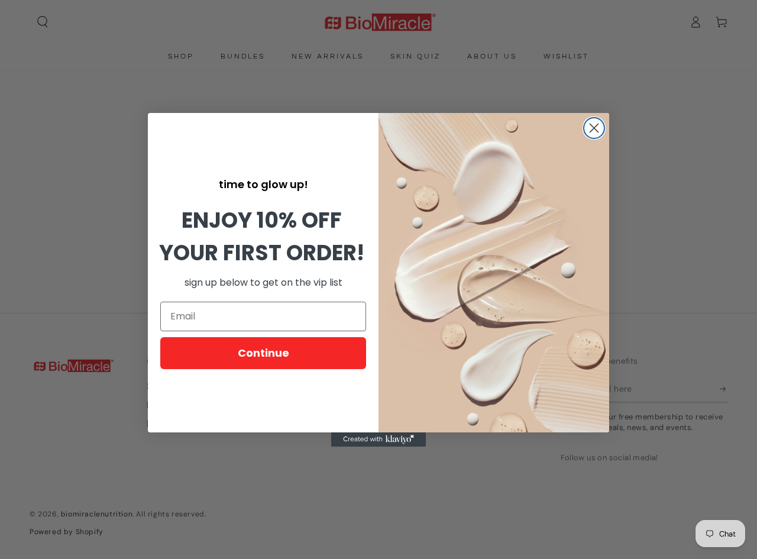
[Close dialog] (594, 128)
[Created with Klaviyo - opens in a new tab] (378, 439)
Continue (263, 352)
